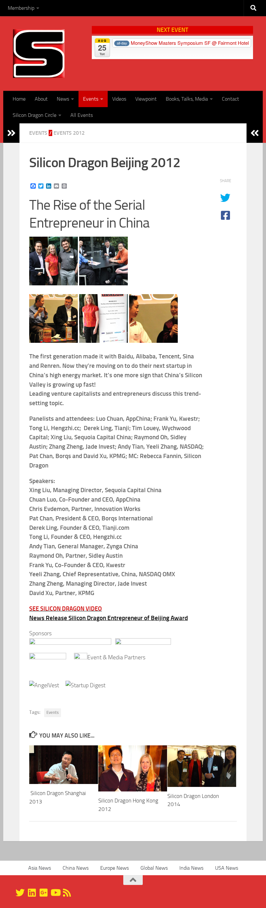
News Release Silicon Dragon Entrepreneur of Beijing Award (108, 618)
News (63, 99)
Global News (154, 868)
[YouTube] (55, 892)
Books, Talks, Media (187, 99)
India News (191, 868)
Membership (21, 8)
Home (19, 99)
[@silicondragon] (20, 892)
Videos (119, 99)
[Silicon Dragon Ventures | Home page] (39, 53)
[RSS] (66, 892)
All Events (81, 115)
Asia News (39, 868)
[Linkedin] (31, 892)
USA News (226, 868)
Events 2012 (69, 133)
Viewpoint (146, 99)
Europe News (114, 868)
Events (90, 99)
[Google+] (43, 892)
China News (76, 868)
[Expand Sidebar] (11, 133)
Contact (230, 99)
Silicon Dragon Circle (34, 115)
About (41, 99)
